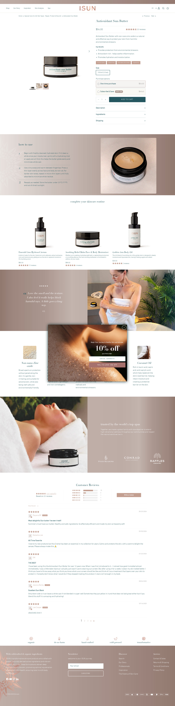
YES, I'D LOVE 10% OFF (107, 365)
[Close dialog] (124, 327)
